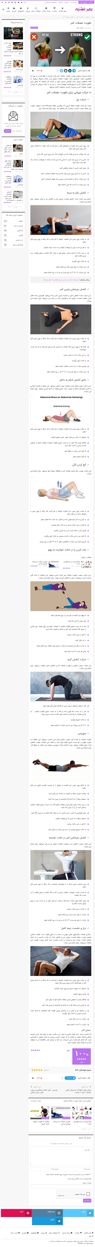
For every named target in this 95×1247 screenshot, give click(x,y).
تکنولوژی (21, 11)
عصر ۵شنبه (62, 11)
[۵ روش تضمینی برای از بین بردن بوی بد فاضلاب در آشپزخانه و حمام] (18, 194)
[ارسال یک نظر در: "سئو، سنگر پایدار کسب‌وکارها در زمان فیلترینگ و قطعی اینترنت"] (9, 36)
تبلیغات (60, 2)
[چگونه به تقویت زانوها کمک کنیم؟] (39, 1112)
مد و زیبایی (19, 240)
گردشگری (20, 230)
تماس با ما (73, 2)
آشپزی (21, 235)
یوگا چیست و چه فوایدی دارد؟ (71, 562)
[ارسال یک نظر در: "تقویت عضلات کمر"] (32, 71)
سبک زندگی (46, 11)
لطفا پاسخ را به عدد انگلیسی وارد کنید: (79, 1179)
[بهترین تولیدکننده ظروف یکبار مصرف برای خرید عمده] (18, 63)
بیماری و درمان (18, 226)
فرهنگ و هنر (35, 11)
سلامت (54, 11)
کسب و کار (14, 1233)
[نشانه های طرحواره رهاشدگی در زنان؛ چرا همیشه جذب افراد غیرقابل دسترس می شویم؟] (18, 163)
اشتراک (7, 131)
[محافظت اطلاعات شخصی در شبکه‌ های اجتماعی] (18, 79)
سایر (90, 1236)
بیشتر (8, 11)
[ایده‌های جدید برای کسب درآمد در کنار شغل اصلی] (18, 148)
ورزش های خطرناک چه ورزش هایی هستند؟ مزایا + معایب (78, 1091)
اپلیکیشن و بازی (18, 245)
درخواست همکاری (51, 2)
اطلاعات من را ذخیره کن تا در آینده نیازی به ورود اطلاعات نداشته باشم (67, 1174)
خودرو (14, 11)
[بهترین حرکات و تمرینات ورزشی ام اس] (54, 564)
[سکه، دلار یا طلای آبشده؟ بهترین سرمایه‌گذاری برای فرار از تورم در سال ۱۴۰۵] (18, 45)
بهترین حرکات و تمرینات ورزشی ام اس (39, 562)
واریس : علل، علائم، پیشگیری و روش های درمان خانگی (44, 1091)
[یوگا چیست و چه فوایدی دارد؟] (86, 564)
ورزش (28, 11)
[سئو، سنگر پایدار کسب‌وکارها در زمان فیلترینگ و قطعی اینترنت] (13, 33)
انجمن (66, 2)
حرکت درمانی (34, 28)
